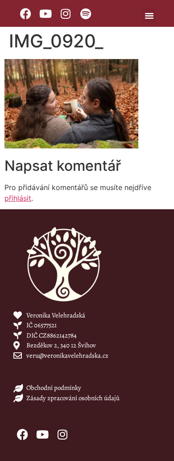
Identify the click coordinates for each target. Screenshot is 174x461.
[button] (149, 15)
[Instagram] (66, 13)
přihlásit (17, 198)
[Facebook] (25, 13)
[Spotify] (86, 13)
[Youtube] (45, 13)
